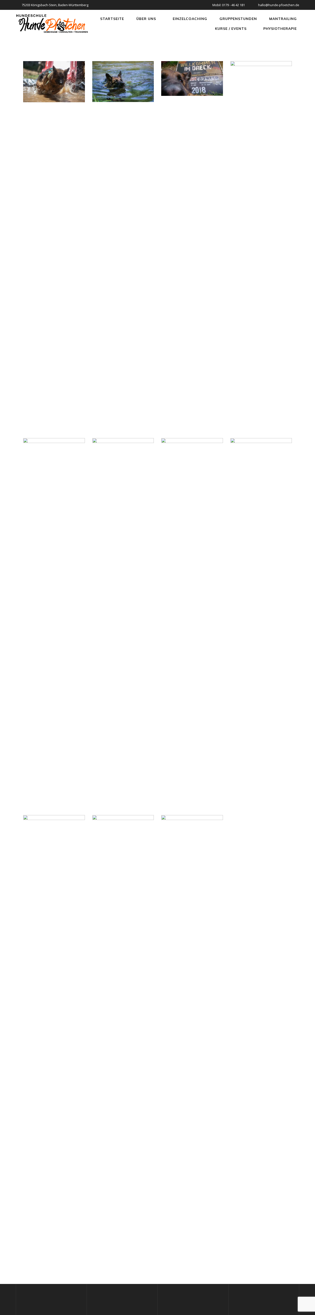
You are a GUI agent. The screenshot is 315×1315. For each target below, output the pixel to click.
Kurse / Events (231, 28)
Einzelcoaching (190, 19)
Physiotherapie (280, 28)
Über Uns (146, 19)
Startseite (112, 19)
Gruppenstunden (238, 19)
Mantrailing (283, 19)
